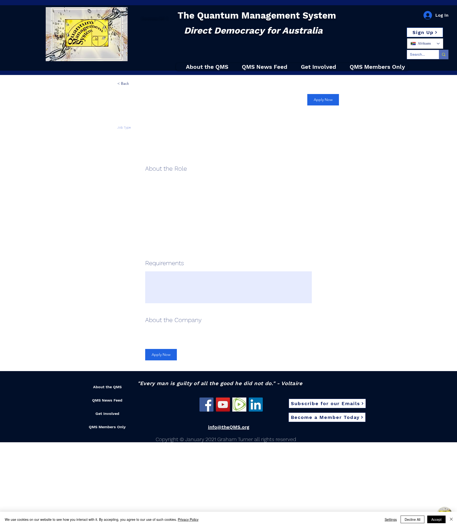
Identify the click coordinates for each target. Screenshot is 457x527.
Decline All (412, 519)
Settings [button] (391, 519)
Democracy (150, 17)
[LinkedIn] (256, 405)
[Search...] (443, 54)
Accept (436, 519)
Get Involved (107, 413)
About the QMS (107, 387)
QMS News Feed (107, 400)
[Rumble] (239, 405)
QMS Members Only (107, 427)
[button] (425, 32)
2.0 (162, 17)
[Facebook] (206, 405)
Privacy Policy (188, 519)
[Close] (451, 519)
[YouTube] (223, 405)
